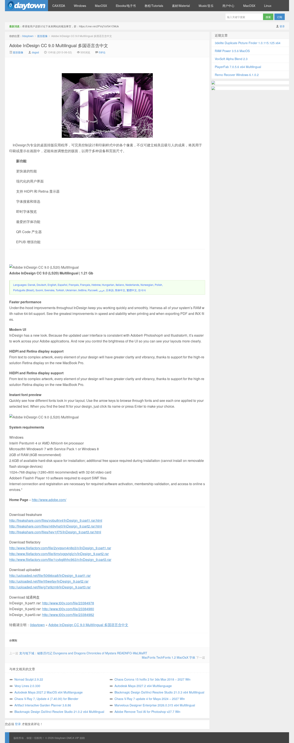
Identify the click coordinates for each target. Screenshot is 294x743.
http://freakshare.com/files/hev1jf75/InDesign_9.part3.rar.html (55, 531)
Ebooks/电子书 (126, 5)
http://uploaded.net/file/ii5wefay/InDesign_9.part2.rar (48, 581)
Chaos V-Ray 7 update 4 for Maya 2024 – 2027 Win (150, 699)
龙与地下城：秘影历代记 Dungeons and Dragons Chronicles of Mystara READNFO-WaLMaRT (83, 653)
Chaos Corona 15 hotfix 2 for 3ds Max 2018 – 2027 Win (152, 679)
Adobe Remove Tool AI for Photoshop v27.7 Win (147, 711)
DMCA (70, 738)
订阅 (279, 17)
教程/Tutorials (154, 5)
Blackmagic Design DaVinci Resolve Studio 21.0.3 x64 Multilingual (159, 692)
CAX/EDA (58, 5)
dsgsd (35, 52)
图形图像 (42, 36)
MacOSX (101, 5)
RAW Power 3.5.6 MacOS (232, 51)
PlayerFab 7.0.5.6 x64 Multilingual (238, 67)
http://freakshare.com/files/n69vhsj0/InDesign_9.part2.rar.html (55, 526)
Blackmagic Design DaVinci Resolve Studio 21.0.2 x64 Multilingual (59, 711)
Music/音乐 (206, 5)
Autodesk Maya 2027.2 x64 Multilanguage (143, 686)
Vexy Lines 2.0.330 (27, 686)
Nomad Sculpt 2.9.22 (28, 679)
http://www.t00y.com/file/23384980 (68, 608)
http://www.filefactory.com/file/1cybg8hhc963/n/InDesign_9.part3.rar (60, 559)
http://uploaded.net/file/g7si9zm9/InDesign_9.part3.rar (50, 587)
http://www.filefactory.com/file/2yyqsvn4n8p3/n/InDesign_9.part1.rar (60, 547)
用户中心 (228, 5)
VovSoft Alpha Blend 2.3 (231, 59)
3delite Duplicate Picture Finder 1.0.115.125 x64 (247, 43)
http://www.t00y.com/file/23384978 (68, 603)
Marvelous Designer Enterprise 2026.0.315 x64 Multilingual (155, 705)
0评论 (102, 52)
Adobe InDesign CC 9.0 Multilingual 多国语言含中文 (58, 45)
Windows (80, 5)
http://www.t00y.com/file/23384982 (68, 614)
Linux (267, 5)
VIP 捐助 (80, 738)
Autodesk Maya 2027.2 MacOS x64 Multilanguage (48, 692)
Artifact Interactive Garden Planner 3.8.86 (42, 705)
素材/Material (181, 5)
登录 (282, 26)
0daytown (26, 5)
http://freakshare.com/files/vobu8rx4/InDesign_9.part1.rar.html (55, 520)
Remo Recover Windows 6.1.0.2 (237, 75)
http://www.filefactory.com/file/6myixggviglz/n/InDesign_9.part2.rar (59, 553)
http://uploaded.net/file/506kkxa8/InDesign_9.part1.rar (50, 575)
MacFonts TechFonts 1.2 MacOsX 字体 (168, 657)
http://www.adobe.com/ (49, 499)
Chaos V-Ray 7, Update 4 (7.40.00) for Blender (46, 699)
